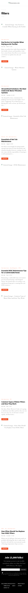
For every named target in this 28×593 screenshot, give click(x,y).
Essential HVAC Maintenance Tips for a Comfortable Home (13, 272)
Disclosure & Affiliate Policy (8, 583)
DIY (7, 136)
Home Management (13, 268)
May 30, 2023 (9, 275)
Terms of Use (7, 585)
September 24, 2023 (10, 95)
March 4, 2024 (9, 46)
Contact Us (6, 587)
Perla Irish (3, 46)
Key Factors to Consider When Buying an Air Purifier (12, 43)
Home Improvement (5, 39)
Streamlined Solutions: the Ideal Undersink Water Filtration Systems (13, 91)
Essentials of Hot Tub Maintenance (9, 140)
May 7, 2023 (9, 406)
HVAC (19, 268)
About (13, 585)
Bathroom (3, 136)
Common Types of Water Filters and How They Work (13, 403)
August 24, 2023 (10, 143)
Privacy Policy (21, 583)
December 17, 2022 (10, 535)
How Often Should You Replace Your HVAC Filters (13, 532)
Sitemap (20, 585)
